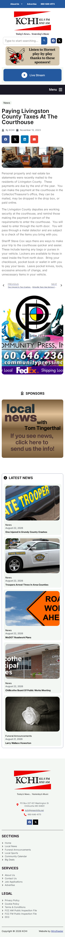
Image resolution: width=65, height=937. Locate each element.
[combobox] (22, 41)
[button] (55, 89)
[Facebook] (53, 40)
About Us (14, 4)
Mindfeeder (57, 931)
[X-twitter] (59, 40)
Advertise (32, 4)
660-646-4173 (48, 4)
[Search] (44, 41)
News (6, 102)
